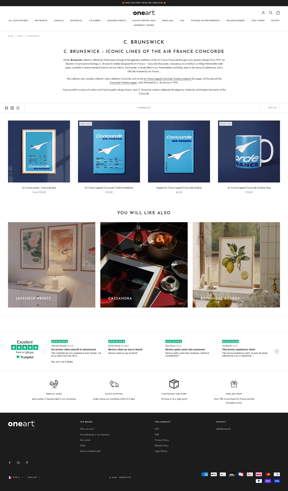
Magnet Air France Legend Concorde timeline (179, 187)
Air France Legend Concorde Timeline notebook (167, 78)
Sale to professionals (90, 451)
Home (11, 36)
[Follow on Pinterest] (27, 462)
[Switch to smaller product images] (12, 108)
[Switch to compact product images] (17, 108)
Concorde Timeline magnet (123, 82)
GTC (157, 428)
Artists (275, 21)
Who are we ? (87, 428)
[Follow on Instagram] (18, 462)
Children (94, 21)
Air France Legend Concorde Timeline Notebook (109, 187)
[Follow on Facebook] (9, 462)
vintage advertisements (205, 21)
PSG (182, 21)
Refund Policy (161, 445)
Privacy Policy (162, 440)
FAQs (82, 445)
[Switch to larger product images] (6, 108)
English (32, 477)
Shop (19, 36)
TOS (157, 434)
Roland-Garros (235, 21)
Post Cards (258, 21)
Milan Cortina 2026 (143, 21)
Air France (40, 21)
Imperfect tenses (144, 25)
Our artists (85, 440)
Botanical (76, 21)
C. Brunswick (33, 36)
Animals (59, 21)
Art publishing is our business (94, 434)
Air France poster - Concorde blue (39, 187)
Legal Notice (161, 451)
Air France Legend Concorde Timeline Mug (249, 187)
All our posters (18, 21)
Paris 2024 (168, 21)
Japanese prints (116, 21)
